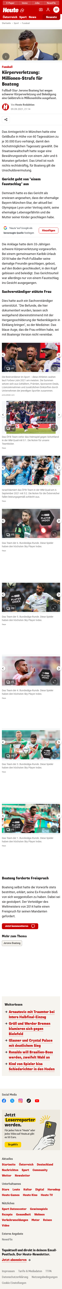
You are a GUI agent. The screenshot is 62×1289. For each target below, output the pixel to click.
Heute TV (47, 1195)
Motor (36, 1220)
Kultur (27, 1189)
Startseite (6, 23)
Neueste (51, 17)
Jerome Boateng (11, 943)
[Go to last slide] (3, 355)
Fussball (26, 23)
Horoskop (54, 1189)
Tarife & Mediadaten (30, 1271)
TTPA (48, 1271)
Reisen (47, 1220)
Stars (5, 1189)
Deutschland (45, 1164)
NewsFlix (51, 3)
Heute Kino (30, 1195)
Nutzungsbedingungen (45, 1277)
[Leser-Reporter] (41, 10)
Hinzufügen (48, 230)
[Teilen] (6, 119)
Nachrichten (10, 1170)
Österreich (10, 17)
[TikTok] (29, 1100)
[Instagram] (20, 1100)
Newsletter (22, 1175)
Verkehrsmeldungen (15, 1220)
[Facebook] (4, 1100)
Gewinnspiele (39, 1209)
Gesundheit (23, 1214)
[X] (12, 1100)
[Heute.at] (11, 10)
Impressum (8, 1271)
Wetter (6, 1175)
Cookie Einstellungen (14, 1283)
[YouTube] (37, 1100)
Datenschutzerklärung (15, 1277)
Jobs (37, 3)
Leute (16, 1189)
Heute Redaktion (24, 104)
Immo (25, 3)
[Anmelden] (48, 10)
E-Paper (10, 3)
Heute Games (10, 1195)
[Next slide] (59, 355)
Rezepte (7, 1214)
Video (5, 1225)
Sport (23, 17)
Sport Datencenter (14, 1209)
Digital (39, 1189)
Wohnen (39, 1214)
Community (40, 1170)
